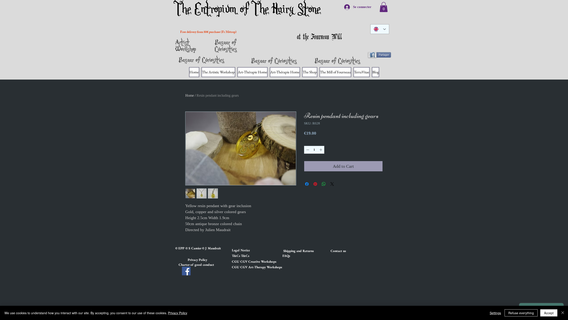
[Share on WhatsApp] (323, 184)
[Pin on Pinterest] (315, 184)
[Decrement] (307, 150)
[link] (383, 7)
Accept (549, 313)
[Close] (562, 312)
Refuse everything (521, 313)
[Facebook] (186, 271)
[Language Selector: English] (379, 29)
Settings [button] (495, 313)
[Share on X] (332, 184)
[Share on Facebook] (307, 184)
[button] (247, 250)
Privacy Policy (177, 313)
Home (189, 95)
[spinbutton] (314, 150)
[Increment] (321, 150)
